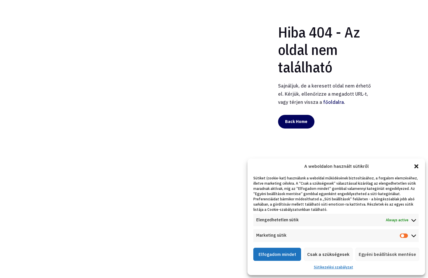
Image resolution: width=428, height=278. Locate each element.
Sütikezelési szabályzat (333, 267)
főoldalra (333, 102)
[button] (416, 166)
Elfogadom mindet (277, 254)
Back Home (296, 121)
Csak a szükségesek (328, 254)
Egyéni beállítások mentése (387, 254)
